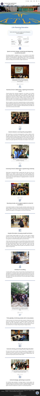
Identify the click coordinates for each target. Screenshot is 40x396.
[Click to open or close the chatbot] (37, 392)
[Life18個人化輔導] (20, 258)
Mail (34, 1)
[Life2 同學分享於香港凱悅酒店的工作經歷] (20, 71)
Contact (20, 394)
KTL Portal (27, 1)
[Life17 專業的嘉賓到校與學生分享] (20, 221)
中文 (36, 1)
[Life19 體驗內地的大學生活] (20, 294)
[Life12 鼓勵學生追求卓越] (20, 189)
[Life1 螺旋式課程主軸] (20, 41)
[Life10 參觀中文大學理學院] (20, 151)
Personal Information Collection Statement (20, 395)
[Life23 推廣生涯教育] (20, 335)
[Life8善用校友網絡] (20, 118)
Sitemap (20, 392)
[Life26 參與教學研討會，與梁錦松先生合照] (20, 364)
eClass (31, 1)
